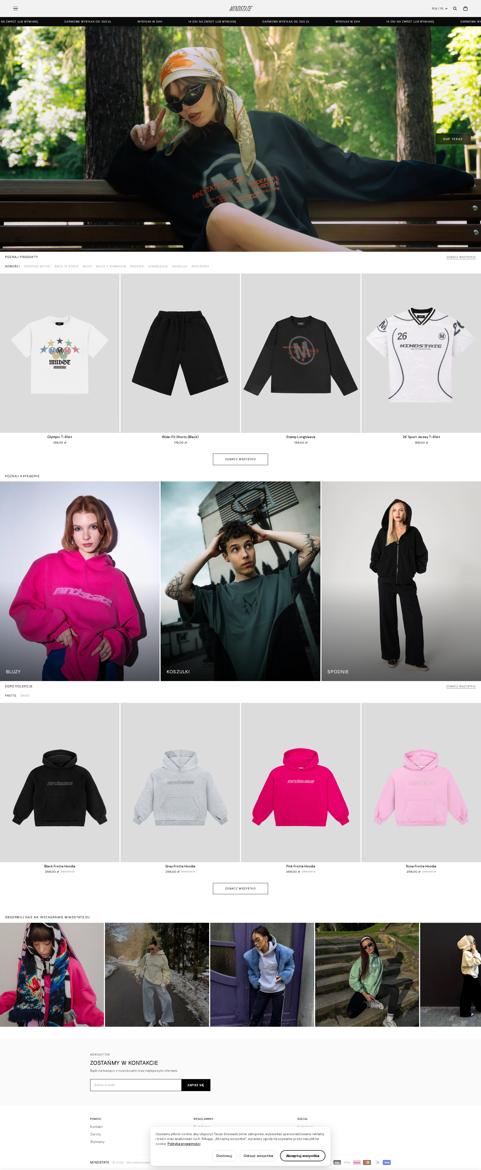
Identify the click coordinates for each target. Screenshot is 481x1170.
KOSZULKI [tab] (179, 266)
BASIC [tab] (25, 695)
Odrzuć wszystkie (258, 1155)
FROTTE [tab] (11, 695)
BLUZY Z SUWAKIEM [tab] (111, 266)
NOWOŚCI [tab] (12, 266)
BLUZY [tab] (87, 266)
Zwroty (95, 1134)
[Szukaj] (454, 8)
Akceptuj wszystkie (302, 1155)
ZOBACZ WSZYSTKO (240, 459)
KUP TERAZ (453, 139)
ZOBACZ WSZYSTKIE (461, 257)
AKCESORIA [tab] (200, 266)
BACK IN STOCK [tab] (67, 266)
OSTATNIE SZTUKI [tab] (37, 266)
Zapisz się (195, 1085)
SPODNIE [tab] (137, 266)
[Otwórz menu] (15, 8)
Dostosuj (224, 1155)
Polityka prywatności (184, 1144)
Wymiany (97, 1142)
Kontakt (96, 1127)
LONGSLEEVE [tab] (158, 266)
